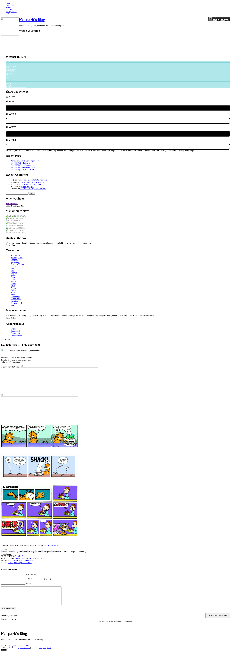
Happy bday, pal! (27, 187)
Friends (13, 268)
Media (8, 7)
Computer (14, 260)
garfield (28, 558)
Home (8, 3)
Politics (13, 290)
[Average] (31, 552)
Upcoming (10, 5)
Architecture (15, 255)
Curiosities (15, 262)
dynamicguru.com (24, 648)
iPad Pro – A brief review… (32, 184)
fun (23, 558)
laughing (36, 558)
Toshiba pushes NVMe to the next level (32, 180)
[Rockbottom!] (7, 552)
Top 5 (43, 558)
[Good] (38, 552)
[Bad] (24, 552)
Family (13, 266)
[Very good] (46, 552)
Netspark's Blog (32, 19)
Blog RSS (12, 646)
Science (13, 292)
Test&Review (16, 299)
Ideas (13, 279)
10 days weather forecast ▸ (16, 86)
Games (13, 277)
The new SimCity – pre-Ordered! (33, 189)
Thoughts (14, 301)
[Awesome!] (56, 552)
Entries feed (15, 331)
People (13, 288)
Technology (15, 297)
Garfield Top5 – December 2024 (23, 167)
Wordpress (42, 648)
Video (13, 305)
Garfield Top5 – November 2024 (23, 169)
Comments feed (16, 333)
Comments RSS (24, 646)
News (13, 286)
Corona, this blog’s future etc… (20, 563)
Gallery (13, 275)
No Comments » (53, 545)
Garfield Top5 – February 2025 (22, 163)
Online (12, 204)
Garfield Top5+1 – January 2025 (23, 165)
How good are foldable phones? (32, 182)
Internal (13, 281)
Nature (13, 284)
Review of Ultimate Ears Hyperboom (25, 161)
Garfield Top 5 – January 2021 (23, 560)
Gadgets (14, 273)
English (13, 318)
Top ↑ (49, 648)
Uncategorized (16, 303)
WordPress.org (16, 335)
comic (18, 558)
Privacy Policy (11, 12)
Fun (12, 271)
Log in (13, 329)
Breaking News (16, 258)
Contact (9, 9)
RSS (7, 14)
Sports (13, 294)
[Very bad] (17, 552)
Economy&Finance (18, 264)
